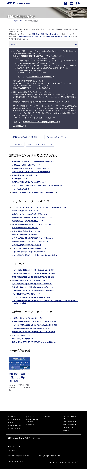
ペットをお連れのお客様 (20, 189)
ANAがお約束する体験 (14, 425)
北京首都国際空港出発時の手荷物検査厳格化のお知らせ (31, 328)
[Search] (65, 3)
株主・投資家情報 (68, 425)
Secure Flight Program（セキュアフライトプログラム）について (35, 224)
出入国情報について (19, 126)
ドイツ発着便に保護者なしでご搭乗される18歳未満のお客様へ (33, 273)
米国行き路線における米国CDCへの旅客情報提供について (32, 217)
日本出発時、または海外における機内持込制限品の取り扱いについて (36, 161)
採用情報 (66, 430)
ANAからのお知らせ (13, 419)
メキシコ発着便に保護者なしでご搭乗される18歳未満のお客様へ (34, 255)
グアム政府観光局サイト (25, 88)
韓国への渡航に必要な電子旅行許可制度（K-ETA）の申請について (35, 342)
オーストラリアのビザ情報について (24, 339)
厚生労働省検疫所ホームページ (57, 36)
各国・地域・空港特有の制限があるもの (45, 34)
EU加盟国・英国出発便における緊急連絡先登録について (31, 280)
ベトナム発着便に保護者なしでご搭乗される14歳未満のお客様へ (34, 321)
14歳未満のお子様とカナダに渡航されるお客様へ (29, 241)
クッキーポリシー (12, 446)
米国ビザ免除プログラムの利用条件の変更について (29, 214)
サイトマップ (30, 425)
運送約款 (47, 416)
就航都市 (10, 422)
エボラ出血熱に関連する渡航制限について (33, 56)
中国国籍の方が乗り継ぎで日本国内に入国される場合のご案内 (33, 332)
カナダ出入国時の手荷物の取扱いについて (26, 245)
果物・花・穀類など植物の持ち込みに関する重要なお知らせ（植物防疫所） (38, 185)
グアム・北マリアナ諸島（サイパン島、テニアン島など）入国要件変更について (39, 207)
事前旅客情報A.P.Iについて (21, 179)
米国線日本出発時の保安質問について (25, 211)
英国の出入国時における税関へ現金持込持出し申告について (32, 287)
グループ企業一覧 (68, 422)
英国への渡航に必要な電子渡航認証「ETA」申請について (37, 102)
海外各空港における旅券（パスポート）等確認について (31, 172)
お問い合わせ (30, 416)
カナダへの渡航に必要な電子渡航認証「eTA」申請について (32, 238)
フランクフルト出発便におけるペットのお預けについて (31, 297)
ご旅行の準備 (18, 21)
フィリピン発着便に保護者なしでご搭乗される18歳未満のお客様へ (35, 325)
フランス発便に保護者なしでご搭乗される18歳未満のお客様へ (33, 277)
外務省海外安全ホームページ (29, 36)
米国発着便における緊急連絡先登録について (27, 221)
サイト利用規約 (12, 450)
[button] (43, 44)
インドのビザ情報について (21, 335)
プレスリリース (68, 428)
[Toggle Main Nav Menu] (71, 3)
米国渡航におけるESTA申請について (25, 228)
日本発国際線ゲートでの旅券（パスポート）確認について (32, 168)
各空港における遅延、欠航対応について (26, 165)
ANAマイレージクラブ (14, 428)
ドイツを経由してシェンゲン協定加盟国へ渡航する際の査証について (36, 290)
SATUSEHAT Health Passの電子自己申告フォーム (40, 122)
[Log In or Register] (78, 3)
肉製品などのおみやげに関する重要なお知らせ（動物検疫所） (33, 192)
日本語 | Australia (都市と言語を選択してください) (23, 438)
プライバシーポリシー (14, 443)
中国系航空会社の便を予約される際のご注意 (27, 318)
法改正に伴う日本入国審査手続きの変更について (29, 182)
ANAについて (11, 416)
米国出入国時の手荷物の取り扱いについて (26, 231)
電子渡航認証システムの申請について (25, 175)
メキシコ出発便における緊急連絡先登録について (29, 252)
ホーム (9, 21)
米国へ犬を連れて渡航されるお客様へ (25, 235)
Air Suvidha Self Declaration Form (39, 77)
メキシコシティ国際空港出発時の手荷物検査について (30, 248)
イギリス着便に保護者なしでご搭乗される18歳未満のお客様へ (33, 270)
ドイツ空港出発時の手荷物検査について (26, 294)
